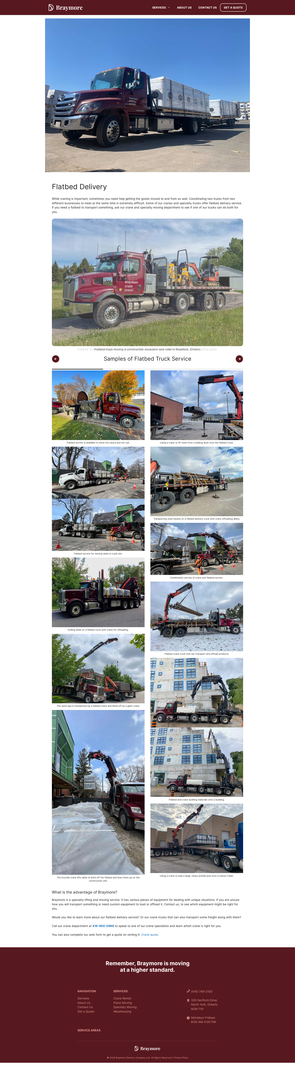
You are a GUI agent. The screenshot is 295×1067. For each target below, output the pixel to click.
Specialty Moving (125, 1007)
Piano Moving (122, 1003)
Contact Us (207, 7)
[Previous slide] (55, 359)
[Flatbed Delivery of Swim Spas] (147, 171)
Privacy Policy (181, 1057)
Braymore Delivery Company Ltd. (133, 1057)
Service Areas (89, 1030)
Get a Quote (233, 7)
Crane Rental (122, 998)
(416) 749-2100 (201, 991)
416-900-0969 (103, 926)
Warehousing (122, 1011)
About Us (184, 7)
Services (159, 7)
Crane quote (149, 934)
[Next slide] (239, 359)
